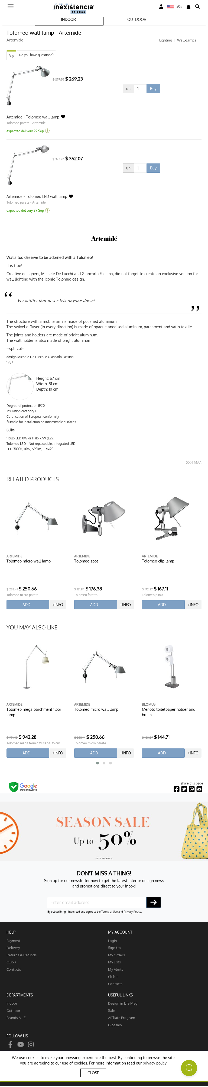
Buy (11, 56)
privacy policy (155, 1063)
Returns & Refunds (21, 955)
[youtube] (20, 1044)
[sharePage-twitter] (184, 789)
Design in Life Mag (123, 1003)
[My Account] (161, 6)
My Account (120, 932)
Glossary (115, 1024)
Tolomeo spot (86, 561)
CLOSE (93, 1072)
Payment (13, 940)
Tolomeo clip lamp (158, 561)
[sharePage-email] (199, 789)
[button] (97, 763)
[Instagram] (31, 1044)
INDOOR (68, 19)
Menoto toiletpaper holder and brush (168, 712)
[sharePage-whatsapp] (192, 789)
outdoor (13, 1010)
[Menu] (10, 4)
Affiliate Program (121, 1017)
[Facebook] (10, 1044)
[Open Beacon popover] (189, 1068)
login (112, 940)
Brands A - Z (16, 1017)
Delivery (13, 947)
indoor (11, 1003)
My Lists (114, 962)
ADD (26, 604)
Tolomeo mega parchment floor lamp (33, 712)
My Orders (116, 955)
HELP (10, 932)
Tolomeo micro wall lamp (28, 561)
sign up (114, 947)
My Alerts (115, 969)
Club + (11, 962)
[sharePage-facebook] (176, 789)
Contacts (13, 969)
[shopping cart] (188, 6)
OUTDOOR (136, 19)
